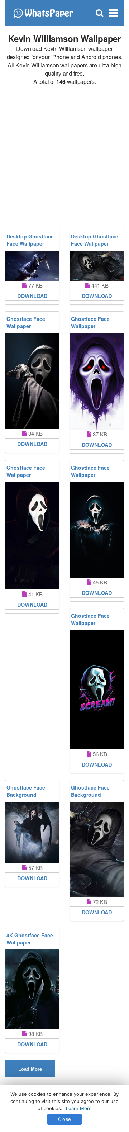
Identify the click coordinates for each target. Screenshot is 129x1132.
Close (64, 1119)
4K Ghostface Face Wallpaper (29, 939)
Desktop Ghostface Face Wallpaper (30, 240)
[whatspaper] (43, 12)
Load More (30, 1068)
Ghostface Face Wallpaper (25, 322)
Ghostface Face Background (25, 791)
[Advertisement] (64, 157)
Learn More (79, 1108)
